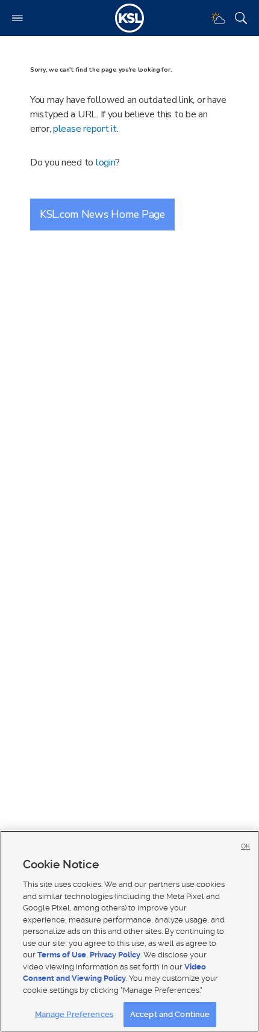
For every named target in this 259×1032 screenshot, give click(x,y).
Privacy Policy (115, 954)
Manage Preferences (74, 1014)
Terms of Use (61, 954)
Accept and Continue (170, 1014)
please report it (85, 128)
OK (245, 846)
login (106, 162)
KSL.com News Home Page (102, 214)
